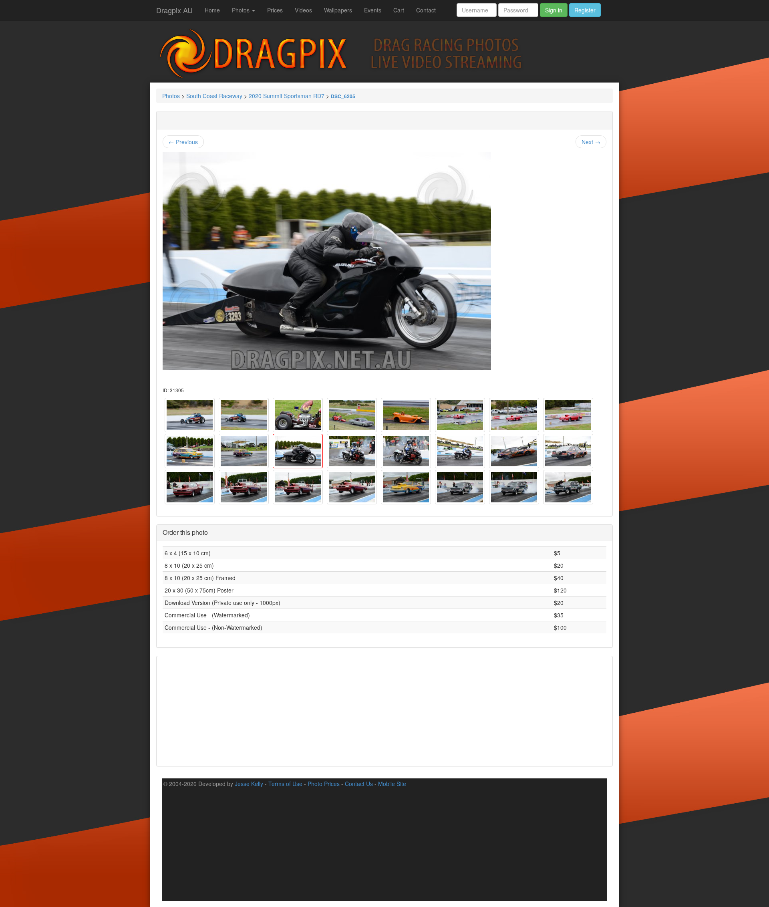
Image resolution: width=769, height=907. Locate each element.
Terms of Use (285, 784)
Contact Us (359, 784)
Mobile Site (392, 784)
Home (212, 10)
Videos (303, 10)
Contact (426, 10)
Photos (241, 10)
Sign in (553, 10)
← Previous (183, 142)
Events (372, 10)
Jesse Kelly (249, 784)
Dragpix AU (174, 10)
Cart (398, 10)
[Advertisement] (384, 710)
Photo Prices (324, 784)
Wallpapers (338, 10)
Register (585, 10)
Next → (591, 142)
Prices (275, 10)
